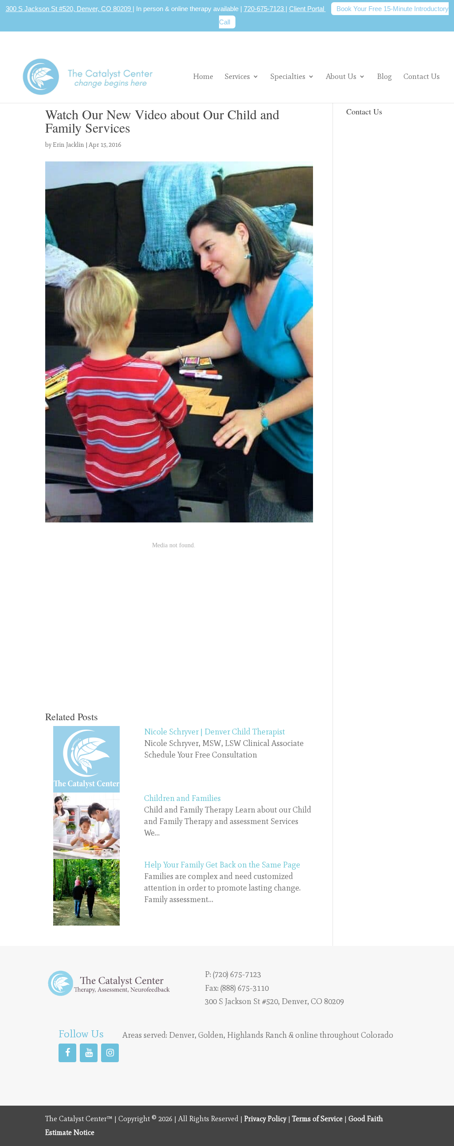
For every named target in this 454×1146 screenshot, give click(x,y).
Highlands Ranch (257, 1035)
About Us (341, 76)
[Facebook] (67, 1053)
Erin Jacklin (68, 145)
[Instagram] (110, 1053)
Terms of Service (317, 1119)
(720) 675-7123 (237, 974)
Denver (182, 1035)
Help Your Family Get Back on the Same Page (222, 865)
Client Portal (307, 8)
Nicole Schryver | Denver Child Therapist (214, 732)
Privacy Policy (265, 1119)
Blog (384, 77)
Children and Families (182, 798)
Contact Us (421, 77)
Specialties (287, 76)
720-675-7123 (265, 8)
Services (237, 76)
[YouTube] (89, 1053)
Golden (210, 1035)
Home (203, 77)
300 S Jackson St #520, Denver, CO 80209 (69, 8)
